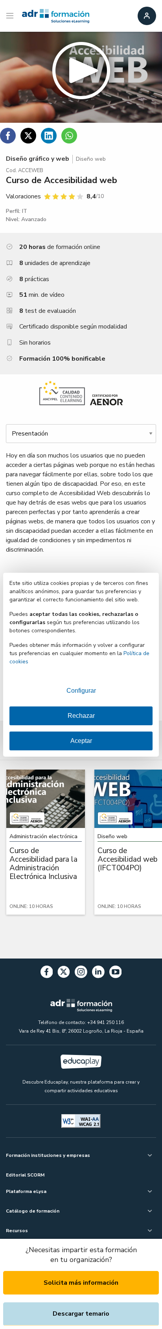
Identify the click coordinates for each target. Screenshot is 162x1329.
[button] (81, 77)
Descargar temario (81, 1313)
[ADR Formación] (55, 16)
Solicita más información (81, 1282)
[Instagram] (81, 973)
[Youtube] (115, 973)
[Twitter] (63, 973)
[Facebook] (46, 973)
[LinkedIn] (98, 973)
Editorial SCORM (25, 1175)
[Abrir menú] (11, 16)
